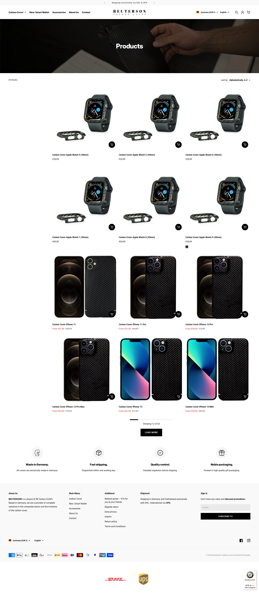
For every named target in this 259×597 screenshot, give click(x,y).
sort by (224, 80)
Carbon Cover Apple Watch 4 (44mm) (70, 155)
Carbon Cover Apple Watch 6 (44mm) (203, 155)
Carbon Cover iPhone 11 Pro (132, 324)
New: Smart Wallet (78, 503)
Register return (111, 507)
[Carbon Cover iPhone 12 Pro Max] (84, 369)
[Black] (186, 246)
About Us (73, 513)
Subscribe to (225, 516)
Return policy (111, 521)
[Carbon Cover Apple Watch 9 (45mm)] (217, 199)
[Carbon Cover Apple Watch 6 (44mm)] (217, 117)
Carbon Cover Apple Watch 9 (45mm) (203, 237)
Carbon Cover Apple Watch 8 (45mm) (137, 237)
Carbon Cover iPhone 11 (64, 324)
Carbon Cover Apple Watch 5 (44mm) (137, 155)
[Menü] (254, 571)
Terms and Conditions (115, 526)
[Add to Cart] (112, 144)
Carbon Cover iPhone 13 (130, 406)
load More (151, 432)
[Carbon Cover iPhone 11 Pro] (151, 287)
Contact (72, 518)
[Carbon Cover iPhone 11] (84, 287)
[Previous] (104, 3)
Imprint (108, 516)
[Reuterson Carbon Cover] (129, 12)
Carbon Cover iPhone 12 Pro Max (68, 406)
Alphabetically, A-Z (238, 80)
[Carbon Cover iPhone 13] (151, 369)
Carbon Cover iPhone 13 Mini (199, 406)
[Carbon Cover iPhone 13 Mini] (217, 369)
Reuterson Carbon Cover (223, 555)
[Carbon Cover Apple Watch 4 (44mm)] (84, 117)
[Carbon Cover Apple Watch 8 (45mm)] (151, 199)
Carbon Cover (75, 499)
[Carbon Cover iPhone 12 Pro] (217, 287)
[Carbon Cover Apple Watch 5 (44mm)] (151, 117)
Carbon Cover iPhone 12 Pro (199, 324)
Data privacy (111, 511)
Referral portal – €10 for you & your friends (116, 500)
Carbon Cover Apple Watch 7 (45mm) (70, 237)
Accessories (74, 508)
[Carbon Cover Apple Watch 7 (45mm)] (84, 199)
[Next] (154, 3)
